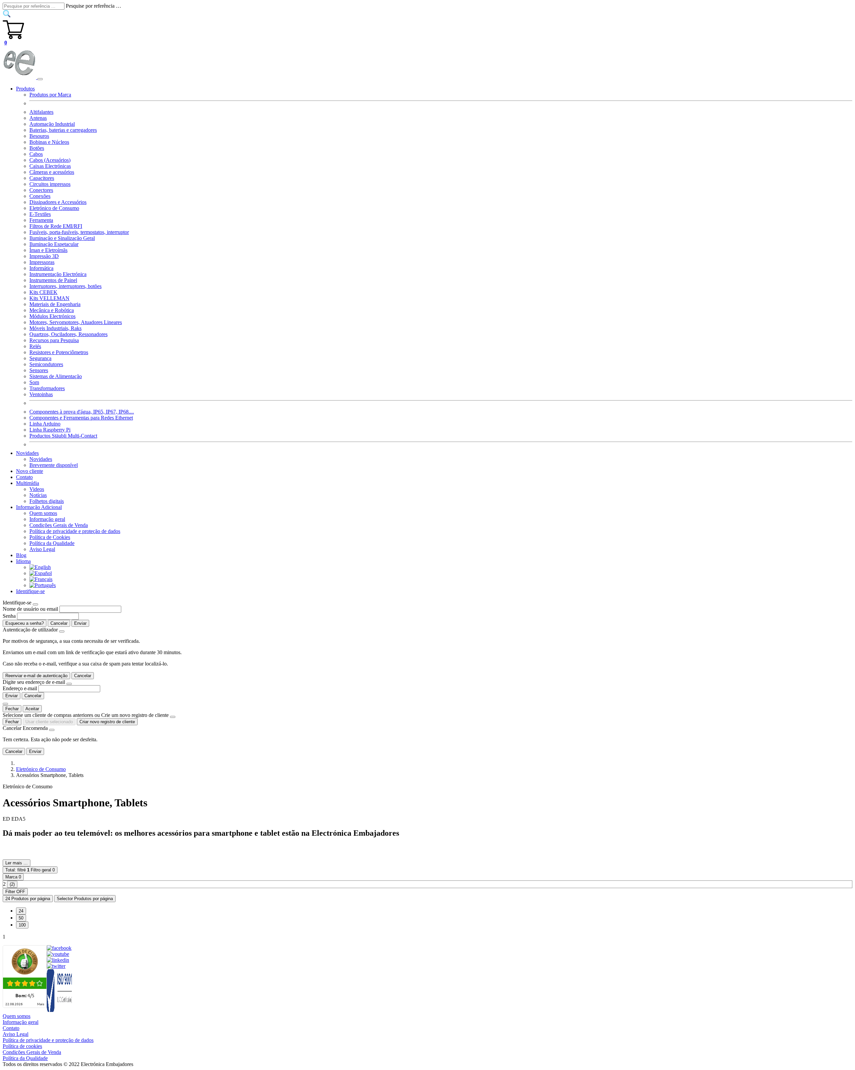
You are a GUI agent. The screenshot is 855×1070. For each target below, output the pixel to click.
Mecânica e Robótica (51, 310)
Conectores (41, 190)
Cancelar (58, 623)
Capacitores (41, 178)
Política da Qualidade (51, 543)
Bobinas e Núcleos (49, 142)
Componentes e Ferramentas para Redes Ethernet (81, 418)
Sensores (38, 370)
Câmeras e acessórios (51, 172)
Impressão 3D (44, 256)
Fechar (12, 708)
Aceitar (32, 708)
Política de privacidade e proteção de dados (74, 531)
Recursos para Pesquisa (54, 340)
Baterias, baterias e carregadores (63, 130)
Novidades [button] (27, 453)
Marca (13, 876)
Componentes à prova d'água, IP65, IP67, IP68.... (81, 412)
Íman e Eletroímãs (48, 250)
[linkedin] (58, 960)
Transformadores (47, 388)
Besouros (39, 136)
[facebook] (59, 948)
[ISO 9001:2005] (60, 1010)
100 (22, 924)
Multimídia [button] (27, 483)
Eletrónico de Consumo (54, 208)
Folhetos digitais (46, 501)
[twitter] (56, 966)
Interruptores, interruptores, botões (65, 286)
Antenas (38, 118)
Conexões (39, 196)
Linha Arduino (44, 424)
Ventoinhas (41, 394)
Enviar (80, 623)
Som (34, 382)
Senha (9, 616)
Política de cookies (22, 1046)
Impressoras (41, 262)
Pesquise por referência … (93, 6)
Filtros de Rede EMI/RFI (55, 226)
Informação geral (47, 519)
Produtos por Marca (50, 94)
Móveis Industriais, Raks (55, 328)
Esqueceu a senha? (24, 623)
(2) (12, 884)
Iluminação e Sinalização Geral (62, 238)
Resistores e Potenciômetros (58, 352)
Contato (24, 477)
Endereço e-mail (20, 688)
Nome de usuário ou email (30, 609)
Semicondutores (46, 364)
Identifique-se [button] (30, 591)
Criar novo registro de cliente (107, 721)
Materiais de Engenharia (54, 304)
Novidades (40, 459)
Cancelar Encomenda (25, 728)
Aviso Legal (42, 549)
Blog (21, 555)
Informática (41, 268)
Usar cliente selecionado (49, 721)
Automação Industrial (52, 124)
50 (21, 917)
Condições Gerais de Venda (58, 525)
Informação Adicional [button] (39, 507)
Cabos (36, 154)
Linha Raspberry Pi (49, 430)
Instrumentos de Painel (53, 280)
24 (21, 910)
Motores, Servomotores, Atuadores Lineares (75, 322)
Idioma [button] (23, 561)
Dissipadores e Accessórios (58, 202)
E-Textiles (40, 214)
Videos (36, 489)
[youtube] (58, 954)
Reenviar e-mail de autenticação (36, 675)
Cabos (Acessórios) (49, 160)
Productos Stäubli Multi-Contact (63, 436)
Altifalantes (41, 112)
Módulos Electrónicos (52, 316)
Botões (36, 148)
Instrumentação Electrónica (58, 274)
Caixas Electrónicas (50, 166)
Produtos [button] (25, 88)
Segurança (40, 358)
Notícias (38, 495)
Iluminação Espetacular (53, 244)
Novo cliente (29, 471)
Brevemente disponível (53, 465)
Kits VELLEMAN (49, 298)
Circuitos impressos (49, 184)
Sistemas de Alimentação (55, 376)
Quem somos (43, 513)
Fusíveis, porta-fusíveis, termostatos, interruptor (79, 232)
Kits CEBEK (43, 292)
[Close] (35, 604)
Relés (35, 346)
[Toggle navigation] (40, 79)
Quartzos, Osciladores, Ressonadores (68, 334)
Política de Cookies (49, 537)
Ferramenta (41, 220)
